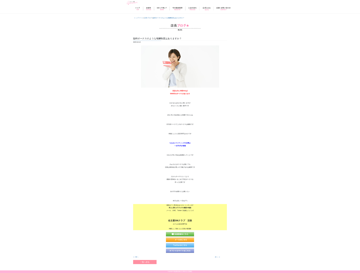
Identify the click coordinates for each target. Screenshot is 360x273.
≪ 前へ (135, 257)
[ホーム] (137, 8)
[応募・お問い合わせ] (223, 8)
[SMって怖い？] (162, 8)
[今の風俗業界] (177, 8)
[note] (206, 8)
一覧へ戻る (145, 262)
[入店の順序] (192, 8)
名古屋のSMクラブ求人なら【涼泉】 (183, 271)
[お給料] (148, 8)
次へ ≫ (217, 257)
